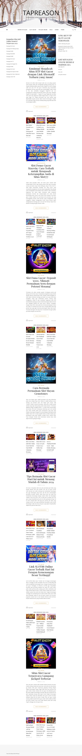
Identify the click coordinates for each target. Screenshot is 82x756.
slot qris (60, 69)
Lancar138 (12, 76)
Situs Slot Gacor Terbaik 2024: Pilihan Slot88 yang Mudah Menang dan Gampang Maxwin (40, 131)
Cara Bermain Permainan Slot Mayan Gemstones (41, 390)
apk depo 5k (61, 49)
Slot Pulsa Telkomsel (14, 74)
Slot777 (12, 61)
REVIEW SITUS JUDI (22, 29)
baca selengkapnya (41, 106)
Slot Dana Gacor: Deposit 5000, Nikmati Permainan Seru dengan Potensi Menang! (41, 282)
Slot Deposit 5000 (14, 71)
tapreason (31, 111)
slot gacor (68, 43)
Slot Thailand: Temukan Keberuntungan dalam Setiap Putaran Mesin (40, 533)
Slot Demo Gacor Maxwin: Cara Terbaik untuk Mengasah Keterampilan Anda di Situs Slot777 (41, 171)
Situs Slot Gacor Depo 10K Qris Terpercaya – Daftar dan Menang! (40, 446)
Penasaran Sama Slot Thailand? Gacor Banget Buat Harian (50, 626)
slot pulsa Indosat (62, 74)
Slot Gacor (12, 46)
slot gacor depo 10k (62, 51)
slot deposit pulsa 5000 (67, 46)
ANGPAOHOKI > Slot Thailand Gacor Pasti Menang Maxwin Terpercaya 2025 (40, 341)
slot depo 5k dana (69, 47)
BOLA (51, 29)
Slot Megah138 (13, 64)
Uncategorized (41, 163)
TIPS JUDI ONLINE (42, 29)
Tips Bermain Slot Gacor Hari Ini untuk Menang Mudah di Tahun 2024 (41, 479)
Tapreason (41, 12)
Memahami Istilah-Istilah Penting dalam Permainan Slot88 (51, 533)
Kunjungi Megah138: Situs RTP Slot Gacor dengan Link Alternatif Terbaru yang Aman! (41, 73)
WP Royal (17, 753)
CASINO (57, 29)
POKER (62, 29)
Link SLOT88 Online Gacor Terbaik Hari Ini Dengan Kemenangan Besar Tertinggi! (41, 571)
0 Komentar (53, 111)
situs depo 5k (61, 66)
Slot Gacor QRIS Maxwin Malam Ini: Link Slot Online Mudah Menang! (51, 129)
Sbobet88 (12, 53)
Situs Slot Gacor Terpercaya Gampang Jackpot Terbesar (41, 675)
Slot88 (11, 51)
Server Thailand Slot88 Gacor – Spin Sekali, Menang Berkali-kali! (51, 446)
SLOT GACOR (33, 29)
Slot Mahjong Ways (14, 48)
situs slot (60, 72)
